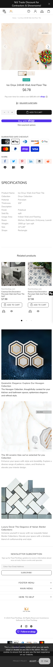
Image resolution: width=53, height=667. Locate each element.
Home (14, 18)
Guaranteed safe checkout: (15, 137)
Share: (4, 157)
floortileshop (11, 11)
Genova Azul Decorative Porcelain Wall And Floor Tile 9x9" (39, 294)
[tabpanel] (13, 290)
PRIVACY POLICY (20, 661)
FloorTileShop (31, 620)
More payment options (26, 125)
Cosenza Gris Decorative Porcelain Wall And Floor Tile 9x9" (12, 294)
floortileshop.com (8, 289)
